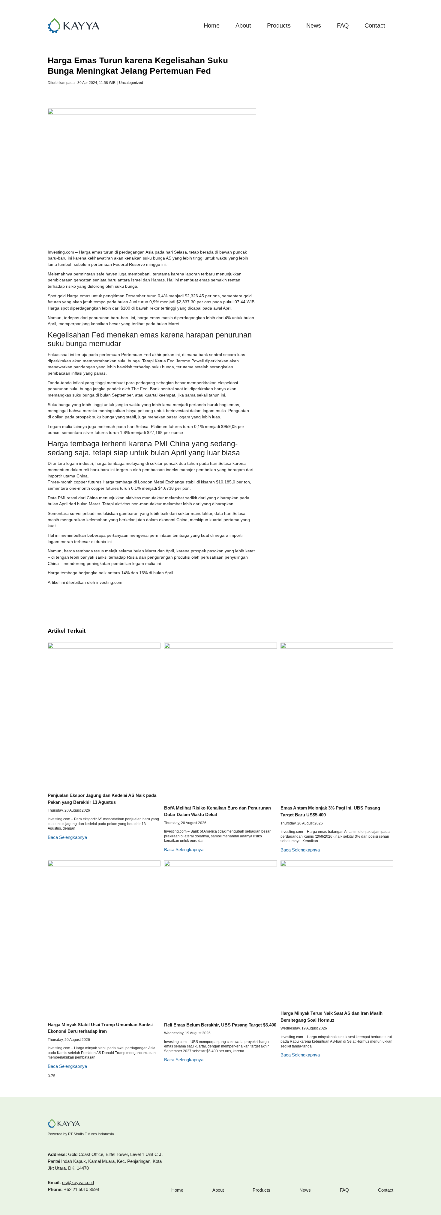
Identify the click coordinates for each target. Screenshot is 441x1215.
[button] (49, 97)
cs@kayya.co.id (78, 1182)
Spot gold (57, 296)
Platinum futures (166, 426)
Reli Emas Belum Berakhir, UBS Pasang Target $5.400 (220, 1024)
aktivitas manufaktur (145, 498)
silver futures (95, 432)
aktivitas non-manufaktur (138, 504)
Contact (374, 25)
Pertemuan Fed (136, 354)
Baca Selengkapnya (67, 837)
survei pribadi (82, 513)
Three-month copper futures (74, 482)
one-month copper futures (94, 488)
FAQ (343, 25)
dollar (57, 417)
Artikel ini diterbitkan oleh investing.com (85, 582)
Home (212, 25)
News (313, 25)
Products (279, 25)
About (243, 25)
